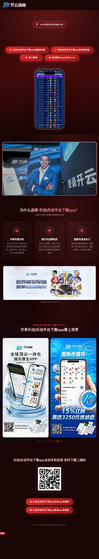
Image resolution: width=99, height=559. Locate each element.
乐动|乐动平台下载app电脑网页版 (29, 50)
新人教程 (33, 57)
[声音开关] (91, 190)
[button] (36, 441)
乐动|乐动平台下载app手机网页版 (73, 50)
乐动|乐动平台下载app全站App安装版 (51, 502)
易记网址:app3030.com (63, 57)
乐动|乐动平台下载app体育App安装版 (51, 510)
